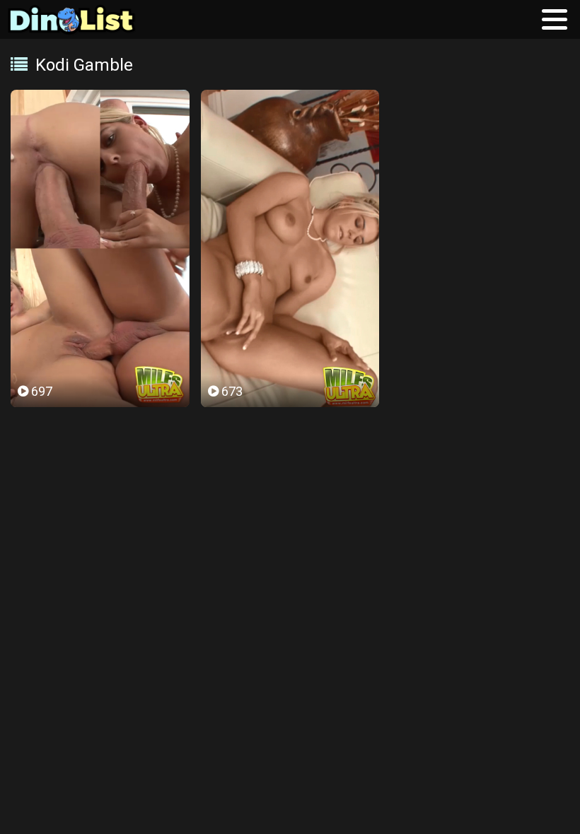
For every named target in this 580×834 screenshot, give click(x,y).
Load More (290, 456)
